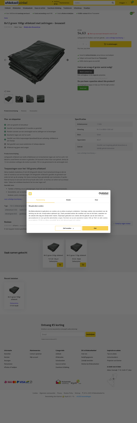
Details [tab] (68, 200)
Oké (95, 228)
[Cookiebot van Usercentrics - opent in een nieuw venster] (100, 193)
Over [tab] (96, 200)
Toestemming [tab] (40, 200)
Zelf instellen (67, 228)
